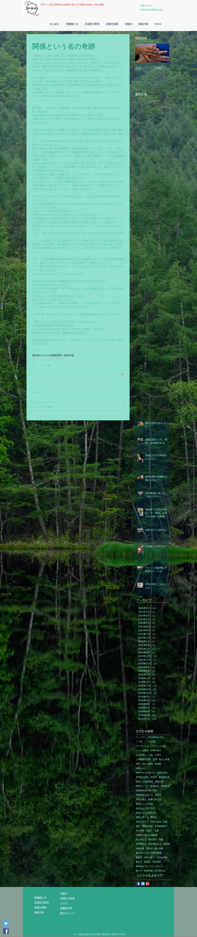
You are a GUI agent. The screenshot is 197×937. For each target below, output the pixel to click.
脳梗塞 (139, 857)
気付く (149, 830)
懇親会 (154, 817)
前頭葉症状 (164, 777)
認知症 (147, 862)
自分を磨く (149, 857)
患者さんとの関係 (144, 804)
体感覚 (158, 764)
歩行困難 (140, 830)
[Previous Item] (140, 53)
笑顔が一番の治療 (154, 848)
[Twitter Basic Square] (143, 883)
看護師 (166, 844)
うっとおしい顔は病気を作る (150, 737)
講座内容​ (40, 912)
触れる (139, 862)
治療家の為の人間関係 (146, 835)
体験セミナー (142, 768)
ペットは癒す (142, 750)
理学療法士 (141, 844)
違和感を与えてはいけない (149, 866)
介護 (155, 759)
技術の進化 (156, 821)
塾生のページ (68, 913)
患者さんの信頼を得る (146, 813)
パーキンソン (142, 746)
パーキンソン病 (158, 746)
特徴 (161, 839)
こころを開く (150, 741)
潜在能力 (152, 839)
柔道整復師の (161, 826)
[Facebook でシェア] (33, 365)
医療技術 (155, 786)
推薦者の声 (66, 908)
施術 (138, 826)
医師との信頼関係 (144, 781)
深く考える (141, 839)
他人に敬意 (164, 759)
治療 (157, 830)
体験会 (63, 893)
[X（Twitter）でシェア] (41, 365)
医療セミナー (142, 786)
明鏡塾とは (41, 897)
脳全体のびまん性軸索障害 (47, 355)
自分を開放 (162, 857)
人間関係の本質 (143, 759)
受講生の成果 (68, 898)
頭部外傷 (69, 355)
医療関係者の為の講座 (146, 790)
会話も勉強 (147, 764)
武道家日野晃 (43, 902)
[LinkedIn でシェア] (48, 365)
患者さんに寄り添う (145, 808)
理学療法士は (154, 844)
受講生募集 (40, 907)
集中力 (139, 870)
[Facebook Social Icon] (6, 931)
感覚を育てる (142, 817)
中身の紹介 (156, 750)
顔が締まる (160, 870)
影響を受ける (154, 799)
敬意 (165, 821)
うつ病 (139, 741)
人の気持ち (141, 755)
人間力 (158, 755)
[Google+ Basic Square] (147, 883)
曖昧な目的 (147, 826)
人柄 (150, 755)
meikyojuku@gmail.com (151, 9)
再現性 (154, 777)
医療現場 (165, 786)
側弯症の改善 (142, 777)
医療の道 (159, 781)
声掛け (158, 795)
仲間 (138, 764)
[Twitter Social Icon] (6, 923)
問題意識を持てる (144, 795)
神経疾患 (140, 848)
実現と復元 (141, 799)
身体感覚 (156, 862)
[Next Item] (164, 53)
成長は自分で (142, 821)
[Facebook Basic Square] (138, 883)
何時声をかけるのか (145, 772)
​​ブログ (63, 903)
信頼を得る (162, 772)
